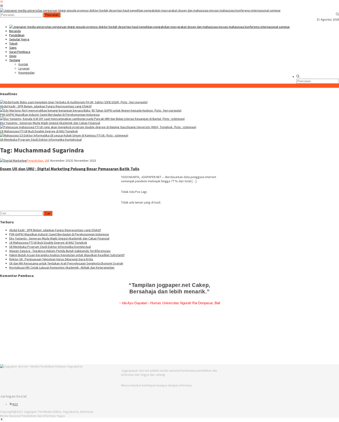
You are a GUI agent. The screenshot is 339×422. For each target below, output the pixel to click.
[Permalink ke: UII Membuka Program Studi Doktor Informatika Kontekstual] (64, 135)
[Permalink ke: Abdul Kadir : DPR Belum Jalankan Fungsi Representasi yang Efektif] (74, 102)
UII (46, 160)
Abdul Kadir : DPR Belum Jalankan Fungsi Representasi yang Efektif (46, 106)
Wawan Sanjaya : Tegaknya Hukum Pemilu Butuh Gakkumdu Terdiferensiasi (59, 251)
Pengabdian (35, 160)
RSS (15, 404)
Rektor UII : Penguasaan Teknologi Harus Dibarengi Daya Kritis (51, 259)
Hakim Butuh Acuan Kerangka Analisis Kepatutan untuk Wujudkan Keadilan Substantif (67, 255)
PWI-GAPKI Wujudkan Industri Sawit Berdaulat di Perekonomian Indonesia (50, 114)
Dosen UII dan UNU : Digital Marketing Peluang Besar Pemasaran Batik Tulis (69, 168)
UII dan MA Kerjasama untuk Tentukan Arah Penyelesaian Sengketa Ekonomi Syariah (66, 263)
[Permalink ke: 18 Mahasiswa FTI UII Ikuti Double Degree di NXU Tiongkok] (98, 127)
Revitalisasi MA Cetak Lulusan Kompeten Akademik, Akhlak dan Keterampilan (61, 267)
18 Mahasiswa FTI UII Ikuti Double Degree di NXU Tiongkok (39, 131)
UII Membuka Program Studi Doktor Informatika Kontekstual (41, 139)
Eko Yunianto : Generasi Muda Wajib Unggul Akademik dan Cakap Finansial (50, 123)
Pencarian (52, 15)
